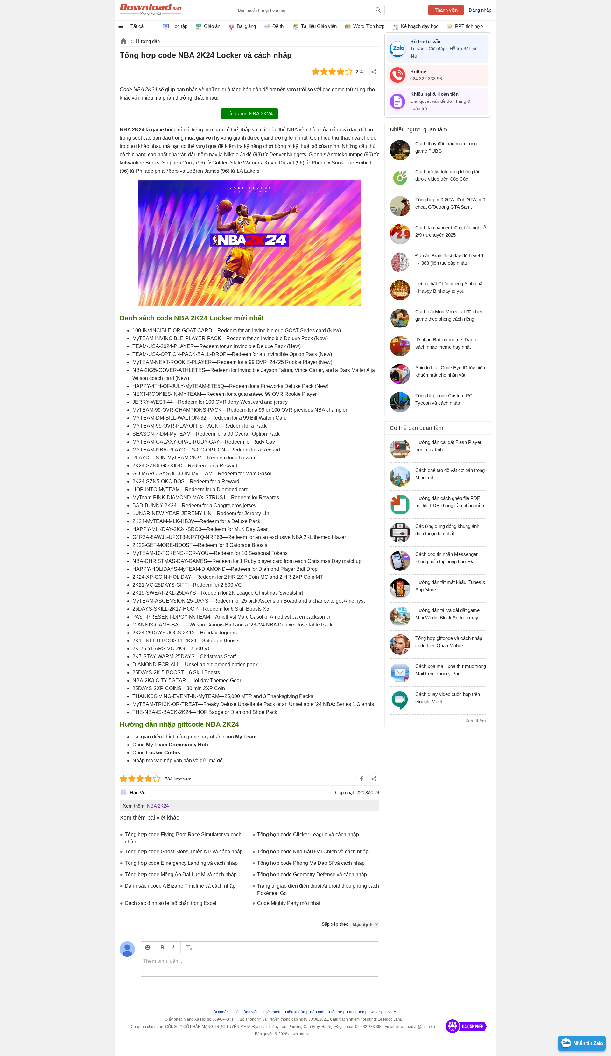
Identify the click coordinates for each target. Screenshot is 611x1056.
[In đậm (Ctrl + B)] (162, 947)
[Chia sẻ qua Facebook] (361, 778)
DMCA (390, 1012)
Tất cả (137, 26)
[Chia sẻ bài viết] (374, 71)
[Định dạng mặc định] (187, 947)
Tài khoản (220, 1012)
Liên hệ (335, 1012)
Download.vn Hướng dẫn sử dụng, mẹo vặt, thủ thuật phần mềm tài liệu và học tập (151, 10)
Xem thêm (475, 720)
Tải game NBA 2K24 (249, 113)
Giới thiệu (271, 1012)
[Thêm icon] (147, 947)
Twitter (374, 1012)
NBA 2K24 (158, 805)
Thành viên (446, 10)
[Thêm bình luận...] (259, 965)
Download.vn (123, 41)
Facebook (355, 1012)
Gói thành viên (246, 1012)
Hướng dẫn (148, 41)
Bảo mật (317, 1012)
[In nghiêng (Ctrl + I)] (173, 947)
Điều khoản (295, 1012)
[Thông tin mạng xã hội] (466, 1035)
